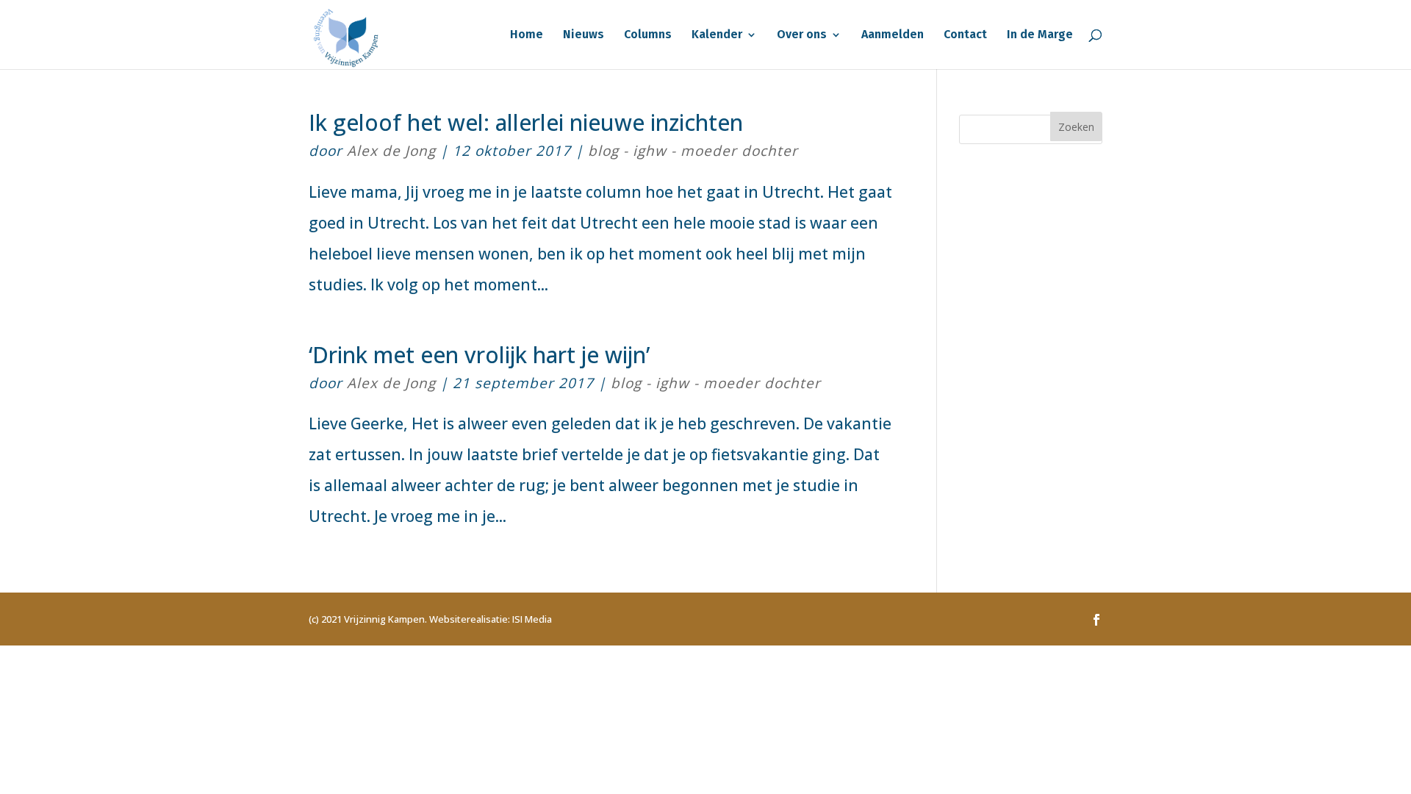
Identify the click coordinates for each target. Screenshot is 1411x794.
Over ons (802, 35)
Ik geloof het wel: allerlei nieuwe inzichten (526, 122)
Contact (965, 35)
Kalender (717, 35)
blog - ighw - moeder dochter (693, 150)
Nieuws (583, 35)
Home (526, 35)
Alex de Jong (391, 150)
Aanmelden (892, 35)
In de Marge (1040, 35)
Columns (648, 35)
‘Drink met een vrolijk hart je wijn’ (479, 355)
